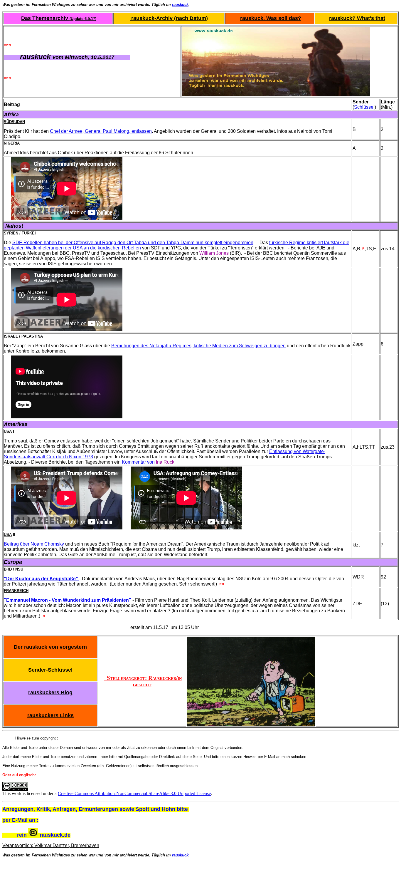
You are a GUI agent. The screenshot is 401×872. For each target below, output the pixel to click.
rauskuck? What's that (357, 18)
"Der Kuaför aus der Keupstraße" (41, 578)
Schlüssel (364, 107)
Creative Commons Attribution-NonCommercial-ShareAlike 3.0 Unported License (134, 793)
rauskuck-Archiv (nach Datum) (169, 18)
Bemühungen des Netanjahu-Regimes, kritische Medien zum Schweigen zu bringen (198, 345)
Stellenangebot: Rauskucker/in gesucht (143, 681)
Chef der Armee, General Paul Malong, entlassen (101, 131)
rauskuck (180, 4)
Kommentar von (148, 462)
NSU (19, 569)
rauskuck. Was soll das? (270, 18)
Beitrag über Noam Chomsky (34, 543)
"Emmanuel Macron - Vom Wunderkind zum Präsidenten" (67, 600)
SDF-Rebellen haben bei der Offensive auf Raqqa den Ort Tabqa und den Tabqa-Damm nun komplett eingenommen (132, 242)
